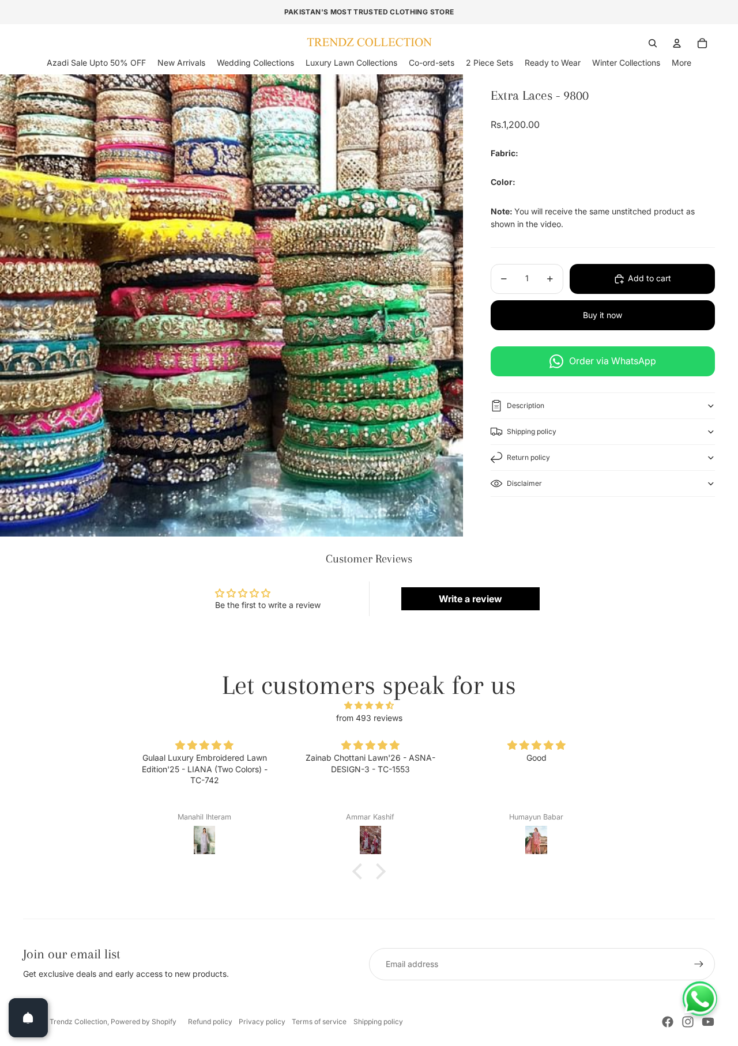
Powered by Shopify (143, 1021)
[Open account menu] (677, 43)
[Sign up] (699, 964)
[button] (360, 871)
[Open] (28, 1017)
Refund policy (210, 1021)
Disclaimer (524, 483)
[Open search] (652, 43)
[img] (369, 705)
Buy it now (602, 315)
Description (525, 405)
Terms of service (319, 1021)
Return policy (528, 457)
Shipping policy (531, 431)
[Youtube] (708, 1022)
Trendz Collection (78, 1021)
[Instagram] (688, 1022)
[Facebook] (668, 1022)
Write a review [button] (470, 599)
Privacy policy (262, 1021)
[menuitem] (681, 62)
